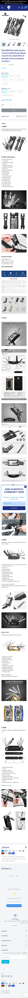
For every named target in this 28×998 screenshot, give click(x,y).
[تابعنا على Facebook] (2, 976)
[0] (25, 7)
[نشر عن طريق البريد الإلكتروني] (25, 116)
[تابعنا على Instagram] (8, 976)
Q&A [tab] (17, 876)
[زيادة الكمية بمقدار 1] (15, 104)
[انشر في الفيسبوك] (17, 116)
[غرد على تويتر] (23, 116)
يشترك (5, 961)
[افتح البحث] (19, 7)
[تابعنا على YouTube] (11, 976)
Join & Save (14, 508)
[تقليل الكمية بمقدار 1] (7, 104)
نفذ (14, 110)
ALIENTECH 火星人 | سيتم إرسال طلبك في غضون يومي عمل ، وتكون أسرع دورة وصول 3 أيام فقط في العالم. (14, 2)
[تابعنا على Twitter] (5, 976)
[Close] (25, 487)
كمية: (2, 104)
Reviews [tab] (11, 876)
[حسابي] (22, 7)
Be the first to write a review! (14, 905)
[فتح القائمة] (2, 7)
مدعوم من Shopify (5, 992)
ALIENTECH (4, 68)
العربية (3, 968)
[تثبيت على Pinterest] (20, 116)
